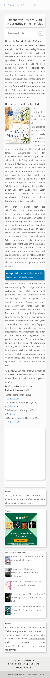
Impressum (29, 660)
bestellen (14, 398)
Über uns (35, 664)
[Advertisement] (25, 454)
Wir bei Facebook (23, 667)
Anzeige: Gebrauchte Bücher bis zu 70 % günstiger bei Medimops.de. (24, 275)
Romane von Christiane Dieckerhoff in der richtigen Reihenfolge (24, 572)
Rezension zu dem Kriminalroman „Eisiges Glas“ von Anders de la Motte (27, 610)
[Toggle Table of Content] (39, 33)
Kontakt (17, 660)
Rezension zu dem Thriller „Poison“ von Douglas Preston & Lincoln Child (28, 597)
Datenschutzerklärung (18, 664)
